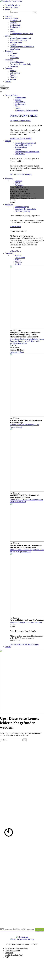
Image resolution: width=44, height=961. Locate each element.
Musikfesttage (15, 25)
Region (12, 55)
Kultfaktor (9, 60)
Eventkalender (15, 21)
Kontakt (8, 9)
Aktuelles (13, 77)
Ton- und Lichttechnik (18, 40)
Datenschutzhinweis (12, 951)
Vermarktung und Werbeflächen (22, 47)
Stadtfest (13, 23)
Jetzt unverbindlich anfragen (21, 174)
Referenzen (14, 58)
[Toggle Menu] (1, 91)
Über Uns (8, 68)
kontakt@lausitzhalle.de (10, 756)
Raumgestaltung (16, 42)
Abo (11, 29)
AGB (7, 957)
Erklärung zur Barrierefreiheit (16, 948)
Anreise (8, 82)
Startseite (8, 16)
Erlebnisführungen (17, 62)
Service (8, 36)
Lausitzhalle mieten (12, 5)
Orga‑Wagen (15, 49)
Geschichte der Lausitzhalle (20, 64)
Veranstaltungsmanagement (20, 38)
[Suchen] (34, 12)
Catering (13, 45)
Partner (12, 75)
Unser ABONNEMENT (24, 115)
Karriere (13, 79)
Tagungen (9, 51)
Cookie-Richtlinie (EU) (14, 955)
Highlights (14, 66)
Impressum (9, 953)
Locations (13, 53)
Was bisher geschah (22, 211)
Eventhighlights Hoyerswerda (21, 34)
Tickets (12, 31)
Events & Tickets (11, 7)
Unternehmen (15, 73)
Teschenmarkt (15, 27)
